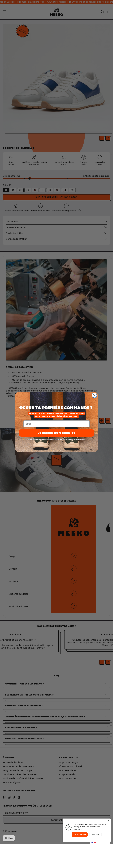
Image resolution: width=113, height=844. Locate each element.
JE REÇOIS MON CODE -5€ (56, 433)
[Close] (108, 820)
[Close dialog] (94, 395)
